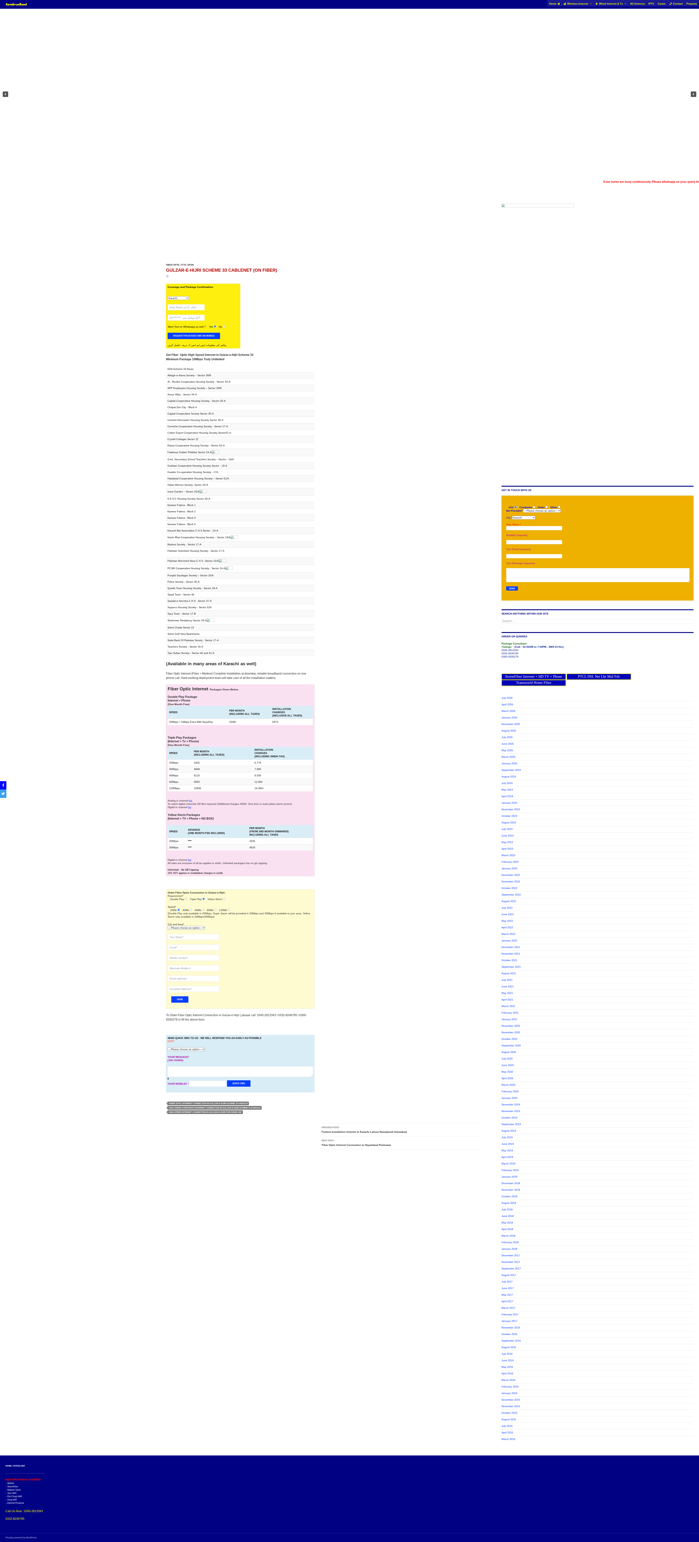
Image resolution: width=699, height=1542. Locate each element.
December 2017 (510, 1255)
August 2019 (508, 1130)
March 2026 (508, 711)
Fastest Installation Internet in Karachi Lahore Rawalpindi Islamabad (364, 1129)
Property (691, 3)
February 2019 (510, 1170)
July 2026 (507, 697)
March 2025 (508, 756)
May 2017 (507, 1294)
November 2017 (510, 1261)
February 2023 (510, 861)
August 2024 (508, 776)
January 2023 (509, 868)
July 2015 (507, 1425)
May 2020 (507, 1071)
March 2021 (508, 1006)
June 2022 (507, 914)
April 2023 (507, 848)
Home (552, 3)
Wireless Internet (577, 3)
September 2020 (511, 1045)
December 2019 (510, 1104)
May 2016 (507, 1366)
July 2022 (507, 907)
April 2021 (507, 999)
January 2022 (509, 940)
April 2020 (507, 1078)
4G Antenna (637, 3)
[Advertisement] (109, 237)
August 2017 (508, 1275)
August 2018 (508, 1202)
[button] (5, 94)
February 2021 (510, 1012)
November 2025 (510, 724)
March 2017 (508, 1307)
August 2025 (508, 730)
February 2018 (510, 1242)
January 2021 (509, 1019)
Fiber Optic (173, 265)
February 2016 (510, 1386)
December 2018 (510, 1183)
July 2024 (507, 783)
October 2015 (509, 1412)
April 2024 (507, 796)
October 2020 (509, 1038)
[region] (349, 94)
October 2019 (509, 1117)
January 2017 (509, 1321)
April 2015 (507, 1432)
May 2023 (507, 842)
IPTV (651, 3)
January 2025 (509, 763)
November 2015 (510, 1406)
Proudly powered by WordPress (21, 1537)
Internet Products (15, 1503)
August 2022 (508, 901)
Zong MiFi (12, 1499)
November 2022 (510, 881)
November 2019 (510, 1111)
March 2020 (508, 1084)
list (191, 800)
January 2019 (509, 1176)
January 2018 (509, 1248)
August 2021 (508, 973)
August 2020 (508, 1052)
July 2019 (507, 1137)
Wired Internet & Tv (611, 3)
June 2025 (507, 743)
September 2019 (511, 1124)
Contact (678, 3)
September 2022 (511, 894)
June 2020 (507, 1065)
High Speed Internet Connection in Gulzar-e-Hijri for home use (205, 1112)
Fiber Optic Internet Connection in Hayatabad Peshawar (356, 1142)
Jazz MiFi (12, 1493)
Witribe (10, 1483)
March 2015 (508, 1439)
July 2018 (507, 1209)
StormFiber (12, 1486)
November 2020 (510, 1032)
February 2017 (510, 1314)
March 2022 (508, 934)
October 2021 (509, 960)
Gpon (190, 265)
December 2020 (510, 1025)
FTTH (183, 265)
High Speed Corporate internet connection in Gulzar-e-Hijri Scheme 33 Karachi (214, 1108)
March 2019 (508, 1163)
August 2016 (508, 1347)
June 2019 (507, 1143)
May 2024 (507, 789)
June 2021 (507, 986)
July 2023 (507, 829)
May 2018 (507, 1222)
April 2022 (507, 927)
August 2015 (508, 1419)
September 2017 (511, 1268)
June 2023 (507, 835)
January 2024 (509, 802)
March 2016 (508, 1380)
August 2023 (508, 822)
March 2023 (508, 855)
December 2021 (510, 947)
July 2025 (507, 737)
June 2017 (507, 1288)
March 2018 (508, 1235)
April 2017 (507, 1301)
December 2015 (510, 1399)
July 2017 (507, 1281)
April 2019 (507, 1157)
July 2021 (507, 979)
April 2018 (507, 1229)
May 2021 (507, 993)
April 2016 (507, 1373)
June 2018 (507, 1216)
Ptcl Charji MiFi (14, 1496)
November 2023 (510, 809)
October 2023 (509, 815)
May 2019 (507, 1150)
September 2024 (511, 770)
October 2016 (509, 1334)
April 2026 (507, 704)
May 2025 (507, 750)
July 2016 (507, 1353)
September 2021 (511, 966)
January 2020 (509, 1098)
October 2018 (509, 1196)
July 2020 (507, 1058)
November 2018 (510, 1189)
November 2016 (510, 1327)
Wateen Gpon (14, 1490)
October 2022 (509, 888)
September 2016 (511, 1340)
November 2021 (510, 953)
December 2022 (510, 874)
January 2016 (509, 1393)
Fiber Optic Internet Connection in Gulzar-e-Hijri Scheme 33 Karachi (208, 1103)
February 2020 (510, 1091)
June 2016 (507, 1360)
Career (662, 3)
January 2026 (509, 717)
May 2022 (507, 920)
